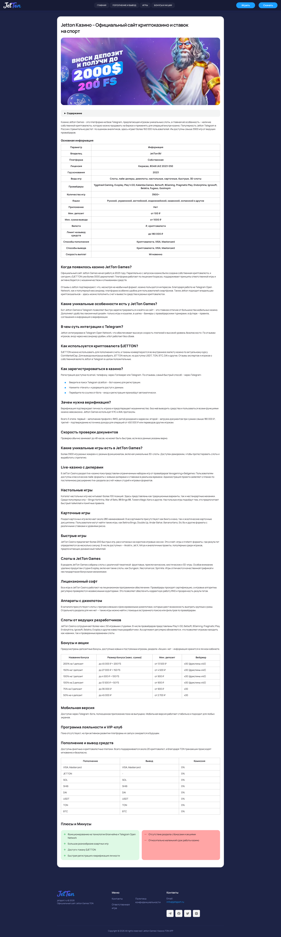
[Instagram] (196, 913)
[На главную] (12, 5)
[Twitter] (187, 913)
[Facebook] (178, 913)
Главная (101, 5)
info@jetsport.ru (175, 901)
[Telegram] (170, 913)
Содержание (74, 113)
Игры (145, 5)
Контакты (117, 898)
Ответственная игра (121, 906)
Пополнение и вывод (124, 5)
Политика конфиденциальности (146, 900)
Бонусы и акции (163, 5)
